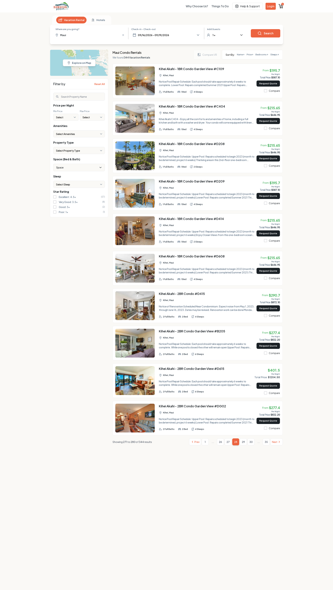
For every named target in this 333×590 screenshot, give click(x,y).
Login (270, 6)
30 (251, 441)
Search (269, 33)
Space (59, 167)
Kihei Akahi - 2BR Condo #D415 (182, 294)
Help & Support (250, 6)
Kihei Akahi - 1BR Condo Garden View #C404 (192, 106)
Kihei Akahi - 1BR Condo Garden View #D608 (192, 256)
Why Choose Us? (197, 6)
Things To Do (220, 6)
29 (243, 441)
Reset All (99, 84)
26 (220, 441)
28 (235, 441)
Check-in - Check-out (143, 29)
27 (228, 441)
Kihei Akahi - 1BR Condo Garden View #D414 (191, 219)
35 (266, 441)
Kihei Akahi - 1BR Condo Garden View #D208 (192, 144)
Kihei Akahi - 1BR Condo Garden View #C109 (191, 69)
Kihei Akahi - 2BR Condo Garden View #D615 (191, 369)
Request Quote (268, 83)
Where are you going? (67, 29)
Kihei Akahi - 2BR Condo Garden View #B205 (192, 331)
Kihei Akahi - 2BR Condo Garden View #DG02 (192, 406)
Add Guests (213, 29)
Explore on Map (81, 62)
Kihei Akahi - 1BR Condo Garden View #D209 (192, 181)
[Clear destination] (123, 35)
